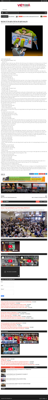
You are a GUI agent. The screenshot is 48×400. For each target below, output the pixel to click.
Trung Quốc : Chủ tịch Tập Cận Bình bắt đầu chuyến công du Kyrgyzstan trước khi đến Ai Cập (17, 364)
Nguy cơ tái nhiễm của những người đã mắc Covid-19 (20, 16)
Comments (35, 367)
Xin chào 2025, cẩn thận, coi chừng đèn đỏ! (9, 312)
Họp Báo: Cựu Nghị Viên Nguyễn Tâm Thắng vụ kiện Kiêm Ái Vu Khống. (39, 190)
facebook (45, 201)
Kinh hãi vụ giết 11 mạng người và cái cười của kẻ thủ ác (11, 316)
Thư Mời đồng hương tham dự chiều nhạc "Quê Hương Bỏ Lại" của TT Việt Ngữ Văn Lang (9, 190)
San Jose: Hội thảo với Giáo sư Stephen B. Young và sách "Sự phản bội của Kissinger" (18, 383)
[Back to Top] (46, 398)
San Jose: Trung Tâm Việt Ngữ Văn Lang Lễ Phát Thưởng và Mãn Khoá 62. (15, 208)
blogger (37, 201)
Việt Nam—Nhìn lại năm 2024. (6, 315)
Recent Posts (12, 367)
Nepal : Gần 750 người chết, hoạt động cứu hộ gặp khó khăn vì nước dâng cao (15, 363)
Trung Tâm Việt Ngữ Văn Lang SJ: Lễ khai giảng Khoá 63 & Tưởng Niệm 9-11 (23, 190)
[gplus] (46, 1)
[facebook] (43, 1)
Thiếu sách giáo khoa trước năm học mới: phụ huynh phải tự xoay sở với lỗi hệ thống (16, 301)
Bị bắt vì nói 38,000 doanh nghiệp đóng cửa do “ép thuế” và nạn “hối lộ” (14, 307)
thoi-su (22, 23)
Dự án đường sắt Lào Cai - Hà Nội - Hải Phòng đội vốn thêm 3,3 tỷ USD (13, 304)
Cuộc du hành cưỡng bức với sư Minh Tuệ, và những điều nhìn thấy (13, 318)
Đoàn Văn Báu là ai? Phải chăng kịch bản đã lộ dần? (10, 313)
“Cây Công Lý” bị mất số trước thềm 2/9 (8, 303)
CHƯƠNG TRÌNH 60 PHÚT (5, 359)
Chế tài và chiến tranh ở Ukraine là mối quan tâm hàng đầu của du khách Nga (15, 327)
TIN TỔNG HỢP (3, 360)
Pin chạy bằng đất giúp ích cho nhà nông (8, 324)
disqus (41, 201)
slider (19, 23)
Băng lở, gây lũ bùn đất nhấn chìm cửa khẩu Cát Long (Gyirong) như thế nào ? (15, 361)
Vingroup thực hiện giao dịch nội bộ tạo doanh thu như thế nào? (13, 306)
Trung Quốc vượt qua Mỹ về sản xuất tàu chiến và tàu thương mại (12, 328)
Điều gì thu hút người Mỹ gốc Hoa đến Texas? (9, 325)
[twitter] (44, 1)
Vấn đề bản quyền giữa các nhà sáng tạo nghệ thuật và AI (11, 323)
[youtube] (41, 1)
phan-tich (9, 16)
